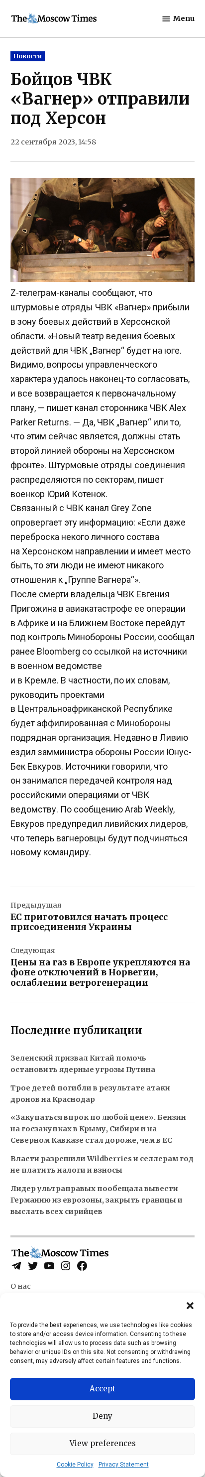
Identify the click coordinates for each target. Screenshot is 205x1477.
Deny (102, 1416)
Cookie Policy (75, 1464)
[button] (190, 1306)
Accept (102, 1388)
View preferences (103, 1443)
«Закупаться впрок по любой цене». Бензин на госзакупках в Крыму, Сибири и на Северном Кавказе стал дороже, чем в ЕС (98, 1129)
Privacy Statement (124, 1464)
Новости (27, 56)
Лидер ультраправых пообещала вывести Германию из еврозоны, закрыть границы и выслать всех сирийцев (96, 1200)
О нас (20, 1286)
